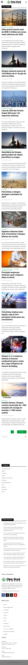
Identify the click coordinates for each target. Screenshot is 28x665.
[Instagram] (7, 595)
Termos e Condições (8, 629)
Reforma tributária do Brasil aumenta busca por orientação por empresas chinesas (15, 549)
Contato (5, 634)
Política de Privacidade (9, 631)
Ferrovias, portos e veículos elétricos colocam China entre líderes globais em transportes (14, 553)
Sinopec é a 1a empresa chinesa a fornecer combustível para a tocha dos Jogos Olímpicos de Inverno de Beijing (13, 361)
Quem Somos (7, 626)
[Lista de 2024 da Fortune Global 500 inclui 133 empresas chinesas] (14, 98)
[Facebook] (3, 595)
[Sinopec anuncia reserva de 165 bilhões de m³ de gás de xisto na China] (14, 59)
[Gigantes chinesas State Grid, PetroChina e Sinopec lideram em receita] (14, 219)
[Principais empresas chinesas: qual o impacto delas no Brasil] (14, 259)
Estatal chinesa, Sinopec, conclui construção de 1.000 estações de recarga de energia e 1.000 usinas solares (14, 408)
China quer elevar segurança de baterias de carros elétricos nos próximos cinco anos (14, 558)
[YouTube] (15, 595)
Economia (4, 189)
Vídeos (5, 618)
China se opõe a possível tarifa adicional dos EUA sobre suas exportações (14, 533)
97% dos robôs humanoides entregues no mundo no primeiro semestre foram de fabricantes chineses (14, 529)
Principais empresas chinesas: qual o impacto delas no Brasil (12, 275)
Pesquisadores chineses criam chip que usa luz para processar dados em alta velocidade (15, 562)
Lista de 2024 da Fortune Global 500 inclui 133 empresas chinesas (12, 113)
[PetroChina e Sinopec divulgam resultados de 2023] (14, 180)
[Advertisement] (14, 451)
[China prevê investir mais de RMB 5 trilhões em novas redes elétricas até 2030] (14, 17)
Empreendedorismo (7, 270)
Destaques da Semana (7, 27)
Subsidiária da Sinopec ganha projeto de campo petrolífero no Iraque (12, 154)
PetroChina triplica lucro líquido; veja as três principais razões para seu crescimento (13, 316)
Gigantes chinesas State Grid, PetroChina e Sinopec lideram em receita (13, 234)
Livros (5, 620)
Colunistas (6, 623)
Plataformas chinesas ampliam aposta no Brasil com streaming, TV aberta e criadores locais (14, 539)
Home (5, 604)
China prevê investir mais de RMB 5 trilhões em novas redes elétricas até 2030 (14, 32)
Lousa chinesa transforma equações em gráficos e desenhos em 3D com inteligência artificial (14, 544)
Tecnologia (10, 354)
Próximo (21, 432)
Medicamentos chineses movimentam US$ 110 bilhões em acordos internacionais (15, 566)
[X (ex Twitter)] (11, 595)
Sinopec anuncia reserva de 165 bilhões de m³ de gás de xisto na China (14, 73)
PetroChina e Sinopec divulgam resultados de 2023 (12, 194)
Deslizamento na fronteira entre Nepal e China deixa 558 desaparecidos (15, 523)
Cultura (4, 354)
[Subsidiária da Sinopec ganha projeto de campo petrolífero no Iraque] (14, 140)
